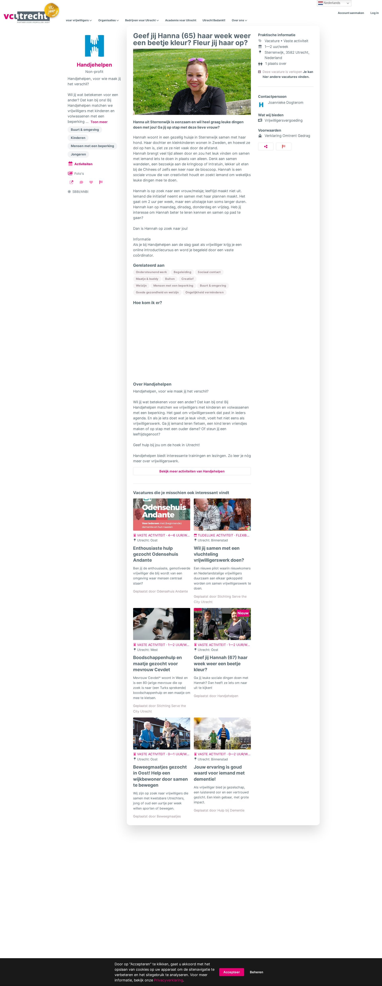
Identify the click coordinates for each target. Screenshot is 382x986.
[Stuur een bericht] (81, 182)
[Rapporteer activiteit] (284, 146)
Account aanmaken (351, 13)
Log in (374, 13)
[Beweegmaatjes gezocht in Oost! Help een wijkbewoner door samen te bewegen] (161, 733)
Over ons (238, 20)
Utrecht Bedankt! (214, 20)
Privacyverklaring (168, 980)
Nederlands (331, 3)
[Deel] (266, 146)
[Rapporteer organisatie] (101, 182)
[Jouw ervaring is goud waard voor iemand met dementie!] (222, 733)
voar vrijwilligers (77, 20)
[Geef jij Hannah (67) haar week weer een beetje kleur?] (222, 624)
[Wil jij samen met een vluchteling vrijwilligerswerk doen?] (222, 514)
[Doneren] (91, 182)
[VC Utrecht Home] (31, 13)
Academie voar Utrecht (180, 20)
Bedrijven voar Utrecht (140, 20)
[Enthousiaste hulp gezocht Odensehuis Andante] (161, 514)
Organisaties (107, 20)
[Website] (71, 182)
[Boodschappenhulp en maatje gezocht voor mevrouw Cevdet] (161, 624)
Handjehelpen (94, 64)
